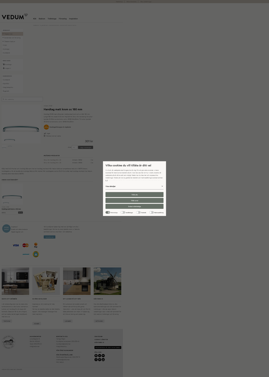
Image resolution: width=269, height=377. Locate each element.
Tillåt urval (134, 200)
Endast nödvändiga (134, 206)
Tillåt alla (134, 194)
